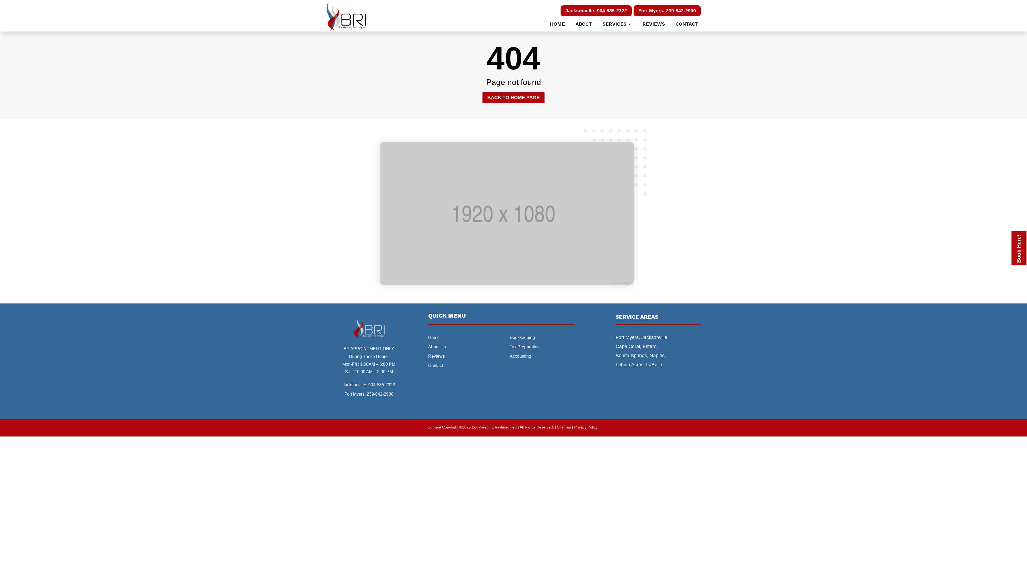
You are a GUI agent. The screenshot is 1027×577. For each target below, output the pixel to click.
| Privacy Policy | (586, 427)
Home (557, 24)
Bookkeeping (522, 337)
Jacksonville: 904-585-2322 (596, 10)
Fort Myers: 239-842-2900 (667, 10)
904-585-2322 (381, 385)
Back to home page (513, 97)
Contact (687, 24)
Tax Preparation (525, 347)
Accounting (520, 356)
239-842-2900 (380, 394)
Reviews (653, 24)
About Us (437, 347)
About (584, 24)
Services (614, 24)
